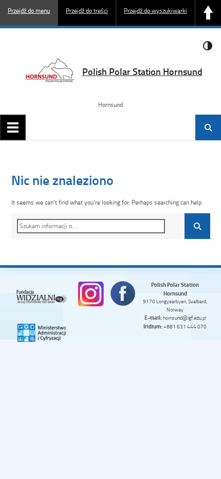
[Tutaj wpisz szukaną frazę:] (91, 226)
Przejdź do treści (87, 10)
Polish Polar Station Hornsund (142, 71)
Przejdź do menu (29, 10)
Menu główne (13, 127)
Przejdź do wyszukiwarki (155, 10)
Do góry (208, 13)
